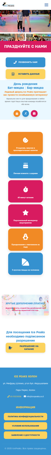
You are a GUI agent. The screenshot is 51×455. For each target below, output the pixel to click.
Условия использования (25, 426)
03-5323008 (15, 396)
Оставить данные (29, 74)
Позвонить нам (27, 62)
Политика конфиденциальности (25, 416)
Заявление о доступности (25, 435)
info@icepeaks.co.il (35, 396)
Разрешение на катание (29, 348)
